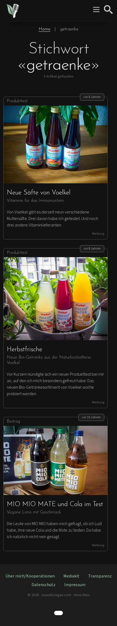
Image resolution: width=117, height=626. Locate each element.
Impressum (74, 585)
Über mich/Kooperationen (30, 576)
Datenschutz (44, 585)
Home (44, 29)
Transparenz (100, 576)
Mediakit (71, 576)
